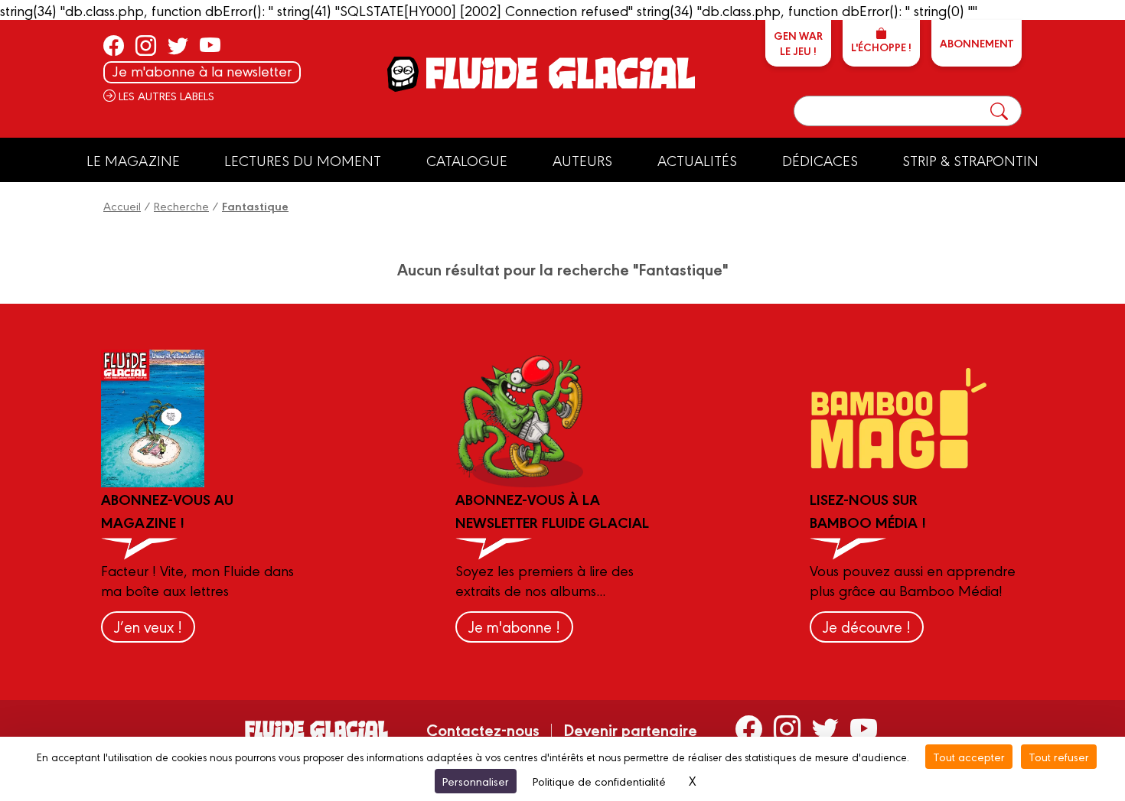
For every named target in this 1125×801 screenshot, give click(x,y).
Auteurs (582, 160)
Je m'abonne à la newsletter (202, 70)
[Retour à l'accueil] (559, 73)
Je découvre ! (867, 626)
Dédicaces (820, 160)
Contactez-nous (483, 729)
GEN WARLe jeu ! (798, 43)
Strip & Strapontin (970, 160)
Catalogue (466, 160)
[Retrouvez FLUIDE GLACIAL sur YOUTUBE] (210, 45)
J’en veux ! (148, 626)
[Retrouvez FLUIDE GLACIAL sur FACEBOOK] (113, 45)
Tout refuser (1059, 756)
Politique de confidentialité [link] (599, 781)
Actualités (697, 160)
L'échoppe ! (881, 46)
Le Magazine (133, 160)
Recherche (181, 205)
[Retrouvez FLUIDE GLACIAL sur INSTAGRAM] (145, 45)
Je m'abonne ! (514, 626)
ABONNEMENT (976, 42)
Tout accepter (969, 756)
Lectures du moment (302, 160)
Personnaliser (475, 781)
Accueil (122, 205)
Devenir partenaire (630, 729)
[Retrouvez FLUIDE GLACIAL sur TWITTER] (178, 45)
